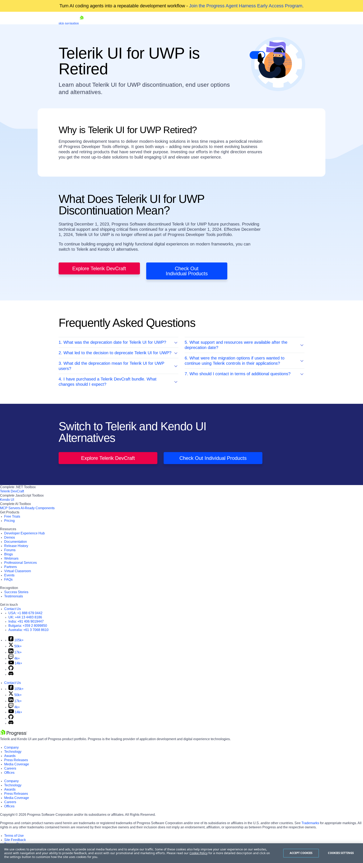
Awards (10, 756)
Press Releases (16, 760)
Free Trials (12, 516)
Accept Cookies (301, 853)
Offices (9, 772)
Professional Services (20, 562)
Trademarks (310, 823)
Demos (9, 537)
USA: (25, 613)
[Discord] (10, 674)
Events (9, 575)
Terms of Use (14, 835)
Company (11, 747)
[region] (181, 853)
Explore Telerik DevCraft (99, 268)
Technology (12, 751)
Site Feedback (15, 840)
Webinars (11, 558)
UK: (25, 617)
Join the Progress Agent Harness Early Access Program (245, 5)
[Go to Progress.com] (13, 735)
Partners (10, 567)
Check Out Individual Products (187, 271)
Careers (10, 768)
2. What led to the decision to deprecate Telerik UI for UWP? (115, 352)
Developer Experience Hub (24, 533)
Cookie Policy (198, 853)
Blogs (8, 554)
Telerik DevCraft (12, 491)
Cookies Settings (341, 853)
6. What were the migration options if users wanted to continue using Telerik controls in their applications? (234, 361)
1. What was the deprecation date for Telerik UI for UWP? (112, 342)
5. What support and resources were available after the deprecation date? (236, 345)
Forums (10, 550)
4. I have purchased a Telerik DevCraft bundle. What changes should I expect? (108, 382)
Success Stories (16, 592)
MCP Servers (10, 508)
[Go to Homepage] (81, 23)
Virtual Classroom (17, 571)
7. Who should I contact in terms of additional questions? (238, 373)
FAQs (8, 579)
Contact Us (12, 609)
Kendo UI (7, 499)
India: (26, 621)
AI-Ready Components (38, 508)
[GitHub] (10, 669)
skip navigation (69, 23)
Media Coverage (16, 764)
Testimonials (13, 596)
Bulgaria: (27, 625)
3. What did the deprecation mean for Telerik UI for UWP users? (111, 366)
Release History (16, 546)
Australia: (28, 630)
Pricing (9, 520)
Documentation (15, 541)
